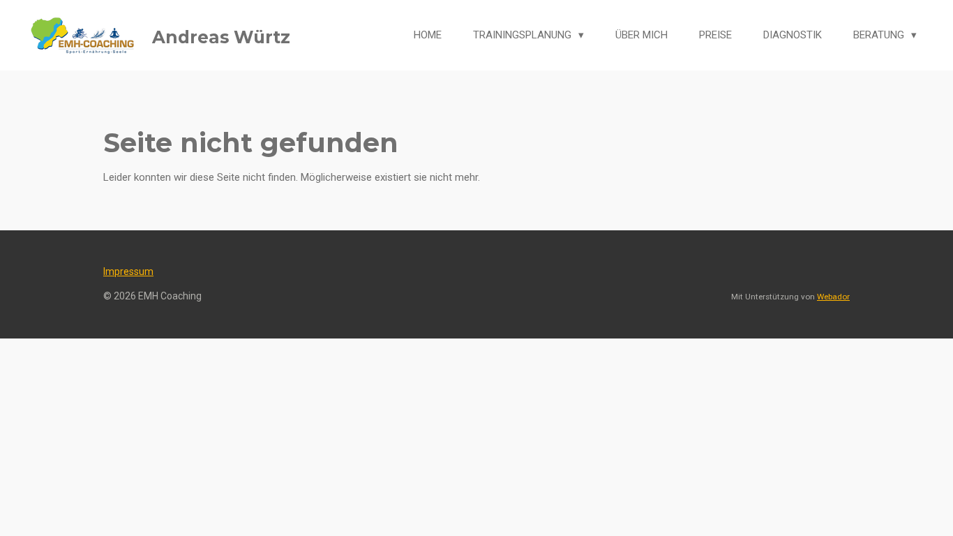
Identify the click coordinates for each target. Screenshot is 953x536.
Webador (833, 297)
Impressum (128, 271)
